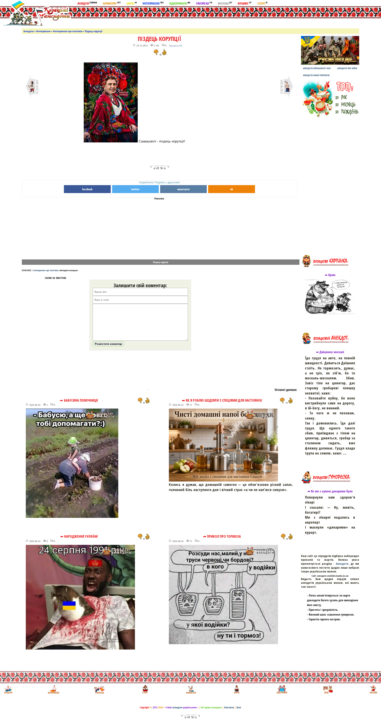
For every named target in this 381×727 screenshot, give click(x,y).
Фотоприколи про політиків (67, 31)
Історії (262, 3)
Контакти (229, 707)
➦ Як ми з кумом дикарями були (330, 491)
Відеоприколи (179, 3)
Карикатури (111, 3)
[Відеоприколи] (282, 689)
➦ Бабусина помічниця (79, 400)
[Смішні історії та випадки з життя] (144, 689)
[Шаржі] (236, 689)
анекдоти (177, 707)
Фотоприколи (153, 3)
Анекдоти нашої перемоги (316, 75)
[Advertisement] (195, 16)
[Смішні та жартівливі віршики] (327, 689)
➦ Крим (330, 274)
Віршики (244, 3)
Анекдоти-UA (175, 45)
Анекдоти (87, 3)
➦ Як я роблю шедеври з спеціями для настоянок (222, 400)
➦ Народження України (79, 536)
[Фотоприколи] (53, 689)
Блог (239, 707)
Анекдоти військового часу (317, 68)
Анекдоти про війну (347, 68)
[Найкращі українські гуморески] (99, 689)
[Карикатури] (190, 689)
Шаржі (131, 3)
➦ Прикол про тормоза (222, 536)
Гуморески (204, 3)
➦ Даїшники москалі (330, 352)
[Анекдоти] (36, 13)
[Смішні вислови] (373, 689)
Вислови (225, 3)
